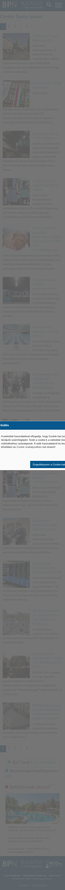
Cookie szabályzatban (29, 446)
